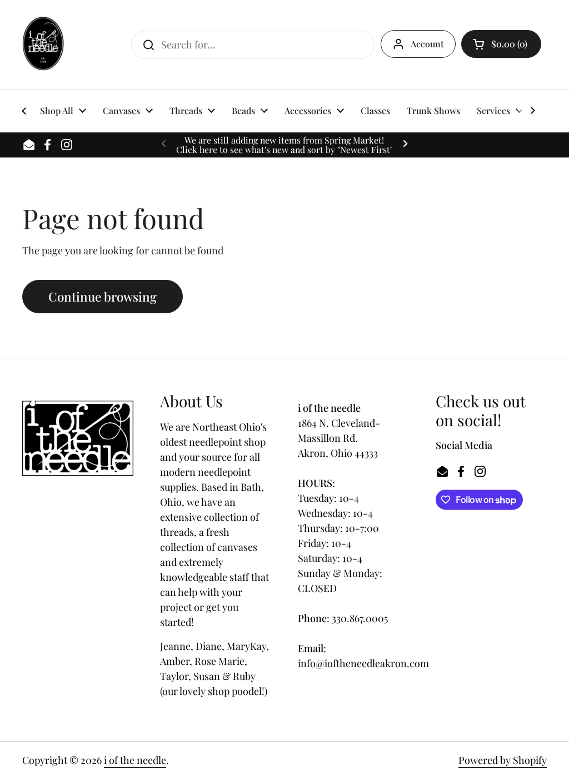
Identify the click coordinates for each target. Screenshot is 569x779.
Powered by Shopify (502, 760)
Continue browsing (102, 296)
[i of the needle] (43, 44)
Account (427, 44)
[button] (501, 44)
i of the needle (135, 760)
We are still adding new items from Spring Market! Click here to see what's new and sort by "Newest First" (284, 145)
